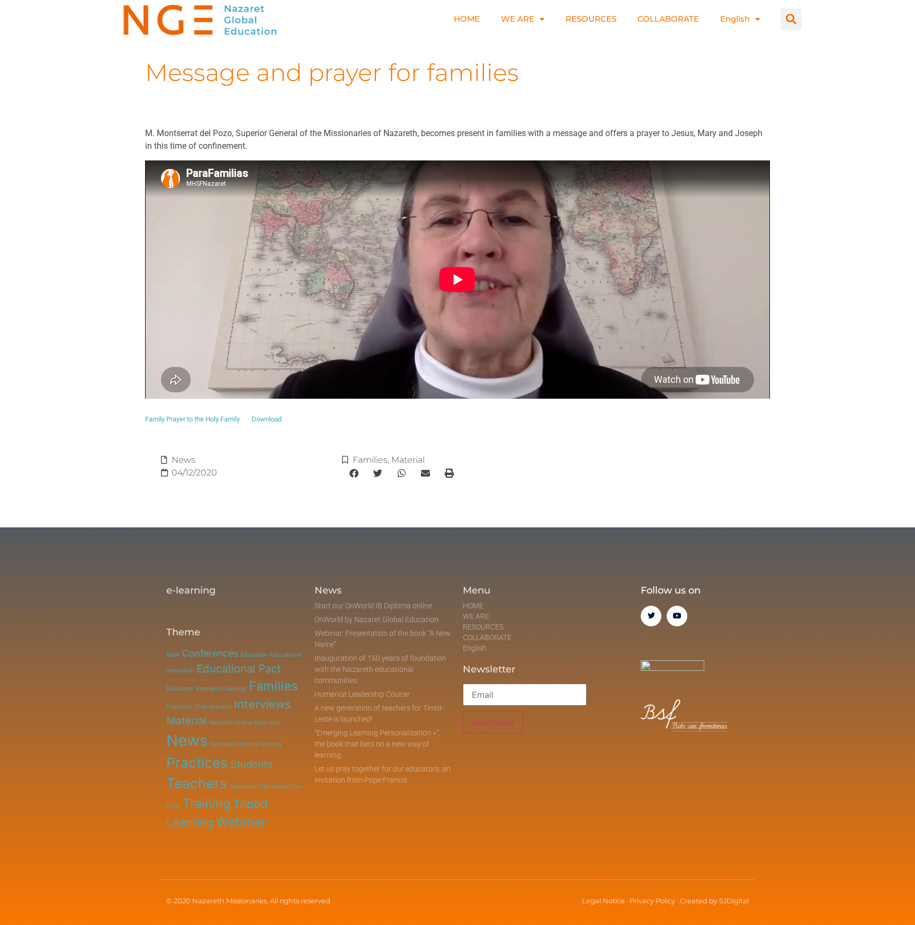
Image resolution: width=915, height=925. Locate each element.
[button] (791, 19)
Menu (476, 590)
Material (408, 460)
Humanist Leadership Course (362, 694)
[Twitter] (651, 616)
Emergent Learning (221, 688)
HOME (467, 19)
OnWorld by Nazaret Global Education (376, 619)
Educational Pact (238, 668)
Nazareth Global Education (245, 722)
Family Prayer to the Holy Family (192, 419)
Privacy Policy (652, 900)
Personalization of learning (246, 744)
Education (254, 654)
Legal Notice (603, 900)
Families (370, 460)
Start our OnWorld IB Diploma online (373, 605)
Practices (197, 763)
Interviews (262, 704)
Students (251, 764)
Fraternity (179, 706)
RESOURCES (591, 19)
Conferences (210, 653)
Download (267, 419)
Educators (179, 688)
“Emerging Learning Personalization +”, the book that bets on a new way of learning (378, 744)
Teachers (196, 783)
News (183, 460)
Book (173, 654)
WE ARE (517, 19)
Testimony (243, 786)
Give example (213, 706)
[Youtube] (677, 616)
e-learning (191, 590)
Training (206, 803)
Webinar (241, 822)
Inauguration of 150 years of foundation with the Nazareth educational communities (380, 669)
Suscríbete (493, 722)
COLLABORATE (668, 19)
